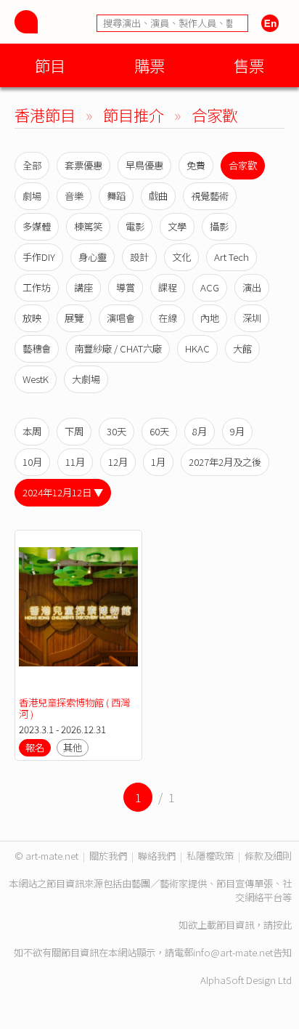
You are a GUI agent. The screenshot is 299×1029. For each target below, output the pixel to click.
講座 (83, 287)
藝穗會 (36, 348)
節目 (50, 65)
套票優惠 (83, 165)
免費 (196, 165)
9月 (237, 431)
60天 (159, 431)
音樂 (74, 196)
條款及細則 (268, 856)
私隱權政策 (210, 856)
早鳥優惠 (144, 165)
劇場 (31, 196)
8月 (199, 431)
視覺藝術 (210, 196)
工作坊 (36, 287)
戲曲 (158, 196)
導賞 (125, 287)
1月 (158, 462)
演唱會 (121, 318)
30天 (116, 431)
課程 (167, 287)
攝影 (219, 226)
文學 (177, 226)
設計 (139, 257)
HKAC (197, 348)
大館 (242, 348)
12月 (118, 462)
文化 (181, 257)
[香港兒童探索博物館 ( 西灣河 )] (78, 613)
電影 (135, 226)
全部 (31, 165)
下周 (74, 431)
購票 (149, 65)
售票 (249, 65)
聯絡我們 (157, 856)
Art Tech (231, 257)
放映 (31, 318)
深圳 (251, 318)
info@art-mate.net (233, 952)
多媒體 (36, 226)
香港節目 (45, 114)
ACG (209, 287)
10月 (32, 462)
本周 (31, 431)
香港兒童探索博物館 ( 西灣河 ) (74, 708)
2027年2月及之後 (225, 462)
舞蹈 (116, 196)
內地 (209, 318)
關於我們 (108, 856)
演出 (251, 287)
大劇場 (86, 379)
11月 (75, 462)
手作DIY (38, 257)
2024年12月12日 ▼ (62, 492)
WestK (35, 379)
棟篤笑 (88, 226)
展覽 (74, 318)
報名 (34, 747)
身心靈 (92, 257)
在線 (167, 318)
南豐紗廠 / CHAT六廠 (118, 348)
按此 (282, 925)
